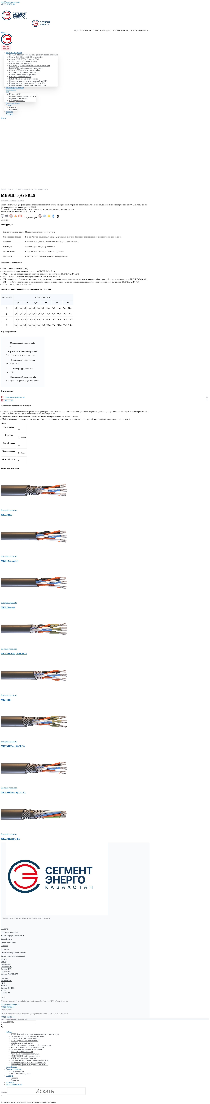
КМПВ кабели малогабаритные (22, 74)
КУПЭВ (4, 959)
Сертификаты (6, 939)
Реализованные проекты (21, 1073)
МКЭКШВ (6, 514)
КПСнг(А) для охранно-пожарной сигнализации (29, 66)
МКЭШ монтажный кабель (20, 63)
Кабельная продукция (9, 932)
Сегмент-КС (6, 971)
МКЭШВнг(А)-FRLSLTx (14, 653)
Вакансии (13, 109)
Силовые (4, 978)
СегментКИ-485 (7, 988)
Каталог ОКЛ (15, 94)
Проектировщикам (8, 942)
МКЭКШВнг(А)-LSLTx (13, 792)
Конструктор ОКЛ (17, 101)
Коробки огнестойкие (18, 98)
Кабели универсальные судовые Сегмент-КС (28, 85)
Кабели (10, 189)
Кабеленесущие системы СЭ (12, 936)
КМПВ (3, 962)
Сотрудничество (17, 1071)
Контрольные (6, 981)
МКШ (3, 990)
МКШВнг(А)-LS (9, 561)
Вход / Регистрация (14, 1084)
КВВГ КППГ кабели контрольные (23, 79)
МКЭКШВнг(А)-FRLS (13, 746)
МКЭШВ (6, 700)
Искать (4, 1022)
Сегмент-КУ (6, 969)
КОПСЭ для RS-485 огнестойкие (23, 61)
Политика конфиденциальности (13, 953)
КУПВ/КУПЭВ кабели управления (23, 72)
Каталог (6, 46)
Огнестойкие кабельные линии (13, 956)
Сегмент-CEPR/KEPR (9, 974)
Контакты (5, 949)
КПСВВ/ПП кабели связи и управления (25, 68)
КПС (3, 983)
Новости (12, 107)
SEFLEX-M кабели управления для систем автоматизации (33, 55)
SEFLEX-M (5, 993)
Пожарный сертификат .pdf (15, 397)
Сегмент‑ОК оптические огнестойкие (25, 70)
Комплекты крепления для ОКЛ (22, 96)
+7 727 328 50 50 (8, 4)
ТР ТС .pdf (9, 400)
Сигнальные (5, 964)
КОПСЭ (4, 986)
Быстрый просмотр (9, 510)
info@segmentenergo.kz (10, 2)
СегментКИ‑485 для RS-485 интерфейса (26, 57)
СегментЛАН (6, 967)
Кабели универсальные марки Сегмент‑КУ (27, 83)
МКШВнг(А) (8, 607)
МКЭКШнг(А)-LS (10, 838)
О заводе (4, 929)
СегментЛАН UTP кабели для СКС (24, 59)
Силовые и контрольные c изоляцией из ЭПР (28, 81)
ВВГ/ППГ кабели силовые (20, 77)
